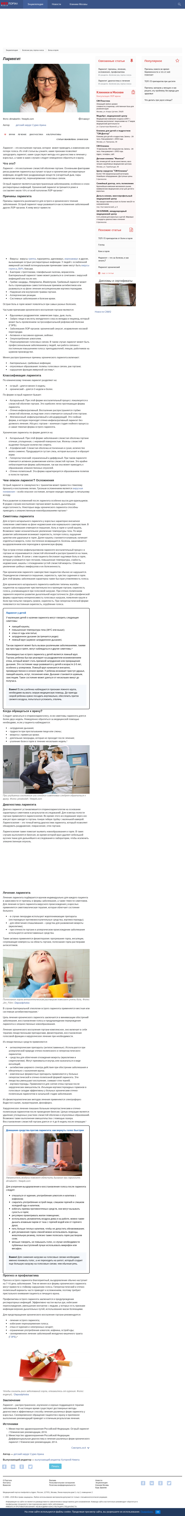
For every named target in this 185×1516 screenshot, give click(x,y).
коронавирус (71, 258)
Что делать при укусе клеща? (158, 99)
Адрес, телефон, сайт (105, 154)
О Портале (7, 1480)
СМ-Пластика (103, 100)
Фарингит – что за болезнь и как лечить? (113, 259)
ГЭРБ (12, 1336)
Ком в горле (104, 250)
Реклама (52, 1480)
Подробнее (147, 1512)
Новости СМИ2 (103, 319)
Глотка (101, 244)
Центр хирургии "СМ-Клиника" (112, 170)
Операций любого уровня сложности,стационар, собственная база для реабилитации (115, 106)
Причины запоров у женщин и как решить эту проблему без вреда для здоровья (162, 90)
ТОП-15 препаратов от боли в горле (115, 238)
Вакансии (7, 1485)
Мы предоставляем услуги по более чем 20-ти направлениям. (116, 202)
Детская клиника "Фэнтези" (111, 158)
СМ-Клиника (103, 145)
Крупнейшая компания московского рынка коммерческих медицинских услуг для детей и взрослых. (115, 188)
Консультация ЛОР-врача (109, 95)
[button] (98, 298)
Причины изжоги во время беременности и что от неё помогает (157, 71)
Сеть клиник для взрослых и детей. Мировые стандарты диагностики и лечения (115, 218)
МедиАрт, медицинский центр (112, 115)
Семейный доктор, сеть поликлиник (115, 183)
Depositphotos (22, 1002)
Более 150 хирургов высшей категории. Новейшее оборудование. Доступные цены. (115, 175)
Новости (56, 4)
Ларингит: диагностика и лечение (114, 80)
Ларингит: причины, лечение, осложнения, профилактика (112, 70)
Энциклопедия (35, 4)
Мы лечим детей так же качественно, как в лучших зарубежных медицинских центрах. (114, 162)
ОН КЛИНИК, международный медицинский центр (112, 212)
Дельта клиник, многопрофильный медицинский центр (114, 197)
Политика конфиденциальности (62, 1485)
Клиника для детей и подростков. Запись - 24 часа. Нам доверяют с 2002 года (115, 137)
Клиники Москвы (78, 4)
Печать (55, 1466)
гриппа (32, 258)
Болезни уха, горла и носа (120, 75)
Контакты (7, 1483)
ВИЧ (20, 268)
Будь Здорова (101, 1488)
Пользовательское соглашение (62, 1483)
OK (158, 1512)
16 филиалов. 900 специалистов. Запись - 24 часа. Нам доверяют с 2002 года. (115, 150)
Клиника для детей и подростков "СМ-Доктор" (114, 132)
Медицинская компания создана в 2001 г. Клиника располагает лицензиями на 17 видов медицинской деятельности (116, 121)
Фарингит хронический (109, 266)
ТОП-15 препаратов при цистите (160, 81)
